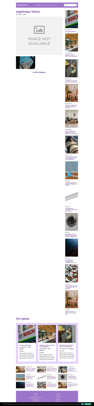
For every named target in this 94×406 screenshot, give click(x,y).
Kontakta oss (54, 5)
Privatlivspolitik (88, 404)
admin (24, 14)
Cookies (48, 5)
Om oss (43, 5)
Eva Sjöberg (71, 348)
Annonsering (37, 5)
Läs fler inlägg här (39, 72)
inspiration (21, 351)
